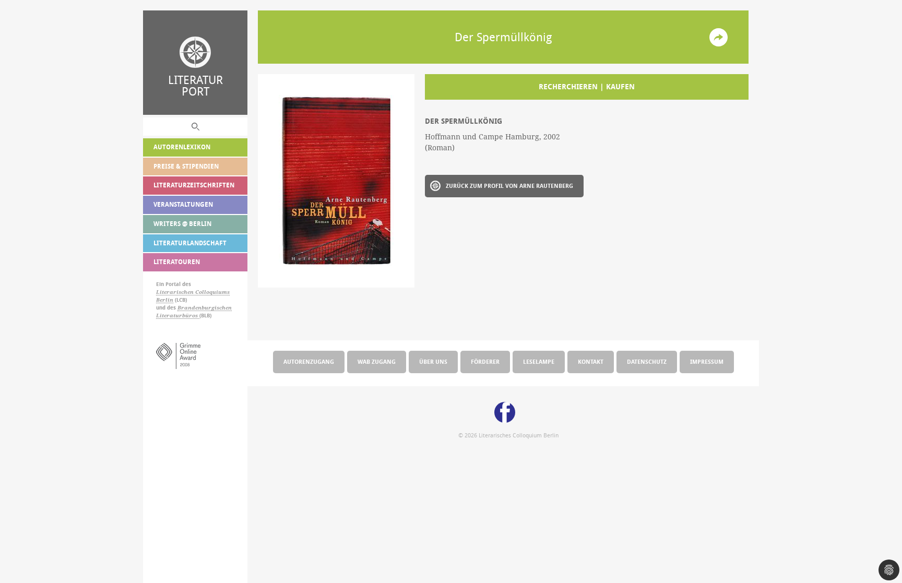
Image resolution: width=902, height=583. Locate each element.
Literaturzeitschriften (193, 185)
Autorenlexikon (181, 146)
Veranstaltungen (183, 204)
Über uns (433, 361)
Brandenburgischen (204, 308)
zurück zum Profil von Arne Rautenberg (509, 185)
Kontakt (590, 361)
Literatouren (176, 261)
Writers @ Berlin (182, 223)
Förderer (485, 361)
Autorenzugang (308, 361)
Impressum (706, 361)
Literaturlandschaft (190, 243)
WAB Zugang (377, 361)
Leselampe (538, 361)
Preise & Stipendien (186, 166)
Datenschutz (647, 361)
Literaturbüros (177, 315)
